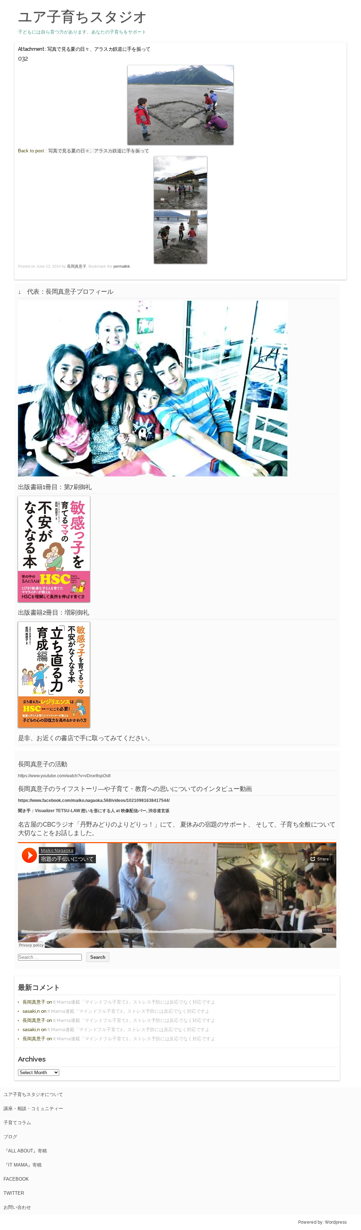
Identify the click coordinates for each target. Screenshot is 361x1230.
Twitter (14, 1193)
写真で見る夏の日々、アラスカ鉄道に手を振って (98, 150)
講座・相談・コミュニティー (33, 1108)
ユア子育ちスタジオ (82, 16)
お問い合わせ (17, 1207)
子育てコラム (17, 1122)
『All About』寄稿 (25, 1150)
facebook (16, 1179)
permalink (122, 266)
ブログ (10, 1136)
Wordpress (336, 1222)
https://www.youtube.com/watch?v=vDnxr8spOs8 (64, 775)
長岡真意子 (76, 266)
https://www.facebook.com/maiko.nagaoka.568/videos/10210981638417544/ (94, 800)
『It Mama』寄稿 (23, 1165)
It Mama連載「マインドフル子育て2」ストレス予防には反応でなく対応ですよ (134, 1002)
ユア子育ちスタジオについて (33, 1094)
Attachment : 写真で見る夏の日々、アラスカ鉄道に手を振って (84, 49)
